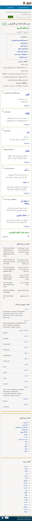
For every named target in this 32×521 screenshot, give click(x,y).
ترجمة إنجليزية (23, 57)
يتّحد (26, 375)
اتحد (26, 309)
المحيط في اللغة (22, 48)
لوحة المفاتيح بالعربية (23, 7)
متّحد (25, 336)
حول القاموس (10, 7)
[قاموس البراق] (27, 3)
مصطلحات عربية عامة (21, 54)
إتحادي (25, 398)
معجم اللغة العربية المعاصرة (19, 40)
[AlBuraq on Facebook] (2, 518)
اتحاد (26, 330)
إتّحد (26, 364)
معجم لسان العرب (22, 51)
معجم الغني (24, 43)
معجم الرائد (24, 46)
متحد (25, 320)
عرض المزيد (27, 105)
